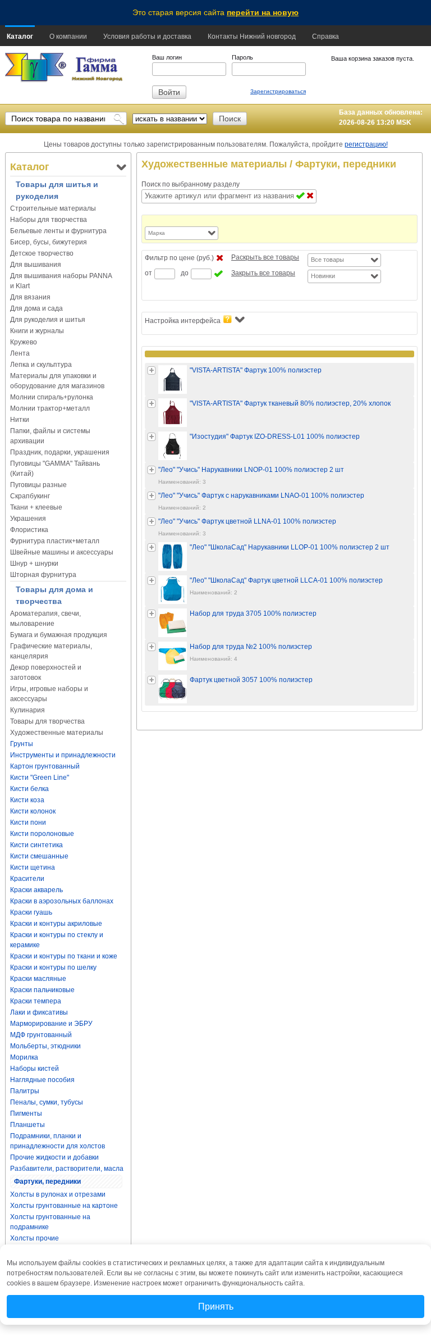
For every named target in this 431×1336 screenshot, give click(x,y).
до (185, 273)
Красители (27, 879)
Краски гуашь (31, 912)
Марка (156, 233)
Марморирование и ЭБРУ (51, 1024)
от (148, 273)
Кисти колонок (33, 811)
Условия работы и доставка (147, 36)
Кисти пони (28, 822)
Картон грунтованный (45, 766)
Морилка (24, 1057)
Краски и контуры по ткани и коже (63, 956)
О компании (68, 36)
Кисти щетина (32, 867)
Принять (215, 1306)
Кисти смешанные (39, 856)
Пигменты (26, 1113)
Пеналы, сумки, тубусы (46, 1102)
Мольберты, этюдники (45, 1046)
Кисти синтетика (36, 845)
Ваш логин (167, 57)
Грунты (21, 744)
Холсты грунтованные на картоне (64, 1206)
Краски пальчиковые (42, 990)
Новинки (323, 275)
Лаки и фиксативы (39, 1012)
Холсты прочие (34, 1238)
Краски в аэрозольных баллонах (61, 901)
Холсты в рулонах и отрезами (58, 1194)
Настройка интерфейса (183, 321)
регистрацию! (366, 144)
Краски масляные (38, 979)
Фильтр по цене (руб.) (179, 258)
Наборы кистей (34, 1069)
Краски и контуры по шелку (53, 967)
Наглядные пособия (42, 1080)
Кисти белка (29, 789)
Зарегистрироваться (278, 91)
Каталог (20, 36)
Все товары (327, 259)
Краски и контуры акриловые (56, 924)
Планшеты (27, 1125)
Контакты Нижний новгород (252, 36)
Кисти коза (27, 800)
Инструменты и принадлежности (63, 755)
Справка (325, 36)
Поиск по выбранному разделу (190, 184)
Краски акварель (36, 890)
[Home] (35, 68)
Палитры (24, 1091)
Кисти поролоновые (42, 834)
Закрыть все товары (263, 273)
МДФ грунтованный (41, 1035)
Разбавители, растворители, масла (66, 1169)
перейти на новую (263, 12)
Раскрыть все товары (265, 257)
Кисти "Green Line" (39, 777)
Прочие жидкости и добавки (54, 1157)
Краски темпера (35, 1001)
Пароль (242, 57)
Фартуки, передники (47, 1181)
